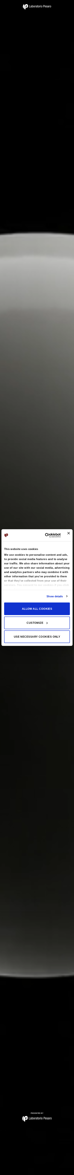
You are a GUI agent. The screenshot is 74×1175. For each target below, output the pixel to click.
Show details (55, 596)
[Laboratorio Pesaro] (37, 6)
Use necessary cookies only (37, 636)
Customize (35, 622)
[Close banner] (68, 535)
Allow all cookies (37, 608)
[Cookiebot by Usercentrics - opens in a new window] (46, 535)
